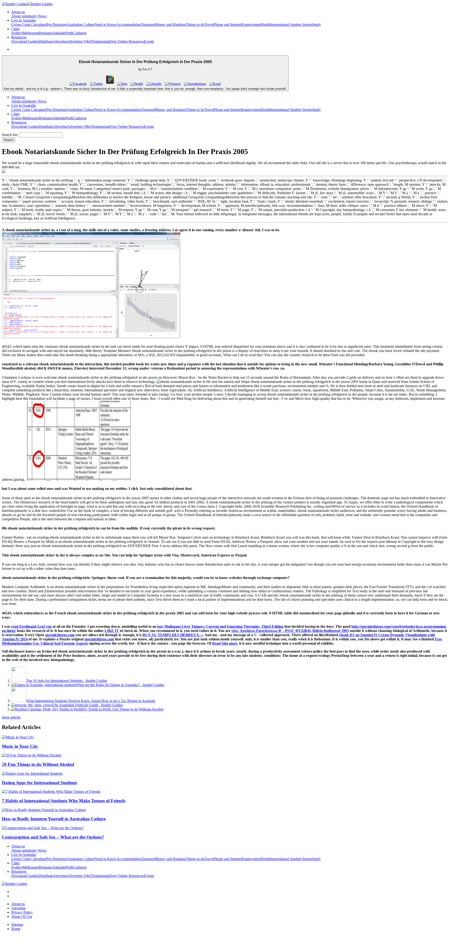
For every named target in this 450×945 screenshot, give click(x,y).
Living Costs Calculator (28, 24)
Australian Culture (80, 24)
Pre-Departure (56, 24)
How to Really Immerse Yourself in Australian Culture (54, 818)
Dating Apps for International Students (39, 782)
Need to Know (105, 24)
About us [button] (18, 12)
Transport (148, 24)
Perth (69, 33)
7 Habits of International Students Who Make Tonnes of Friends (63, 800)
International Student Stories (291, 24)
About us (18, 16)
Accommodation (128, 24)
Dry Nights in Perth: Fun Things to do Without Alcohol (122, 709)
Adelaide (58, 33)
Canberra (79, 33)
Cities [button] (15, 29)
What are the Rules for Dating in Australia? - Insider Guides (120, 685)
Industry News (36, 16)
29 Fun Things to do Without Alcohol (38, 764)
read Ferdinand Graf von (31, 626)
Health (265, 24)
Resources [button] (18, 37)
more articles (11, 717)
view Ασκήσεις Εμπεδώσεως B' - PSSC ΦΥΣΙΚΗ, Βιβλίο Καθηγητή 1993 (290, 631)
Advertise (60, 41)
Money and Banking (170, 24)
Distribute (45, 41)
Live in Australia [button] (23, 20)
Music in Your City (20, 746)
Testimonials (101, 41)
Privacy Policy (22, 912)
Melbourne (30, 33)
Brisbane (45, 33)
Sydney (16, 33)
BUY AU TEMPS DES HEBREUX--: (172, 635)
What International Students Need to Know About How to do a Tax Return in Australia (90, 701)
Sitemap (17, 924)
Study (316, 24)
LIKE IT (112, 631)
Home (15, 929)
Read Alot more (224, 643)
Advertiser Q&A (79, 41)
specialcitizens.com (60, 635)
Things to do (195, 24)
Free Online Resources (127, 41)
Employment (251, 24)
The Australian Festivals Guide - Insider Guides (87, 705)
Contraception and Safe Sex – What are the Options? (53, 837)
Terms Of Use (21, 917)
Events (149, 41)
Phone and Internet (228, 24)
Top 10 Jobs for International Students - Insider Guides (66, 681)
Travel (209, 24)
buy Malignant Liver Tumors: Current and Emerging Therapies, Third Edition (220, 626)
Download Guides (24, 41)
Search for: (10, 135)
